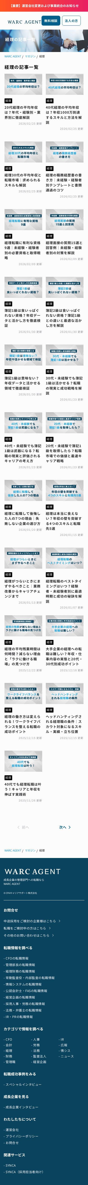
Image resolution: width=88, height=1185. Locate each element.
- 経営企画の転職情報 (19, 997)
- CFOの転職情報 (16, 958)
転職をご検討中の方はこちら (25, 928)
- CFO (8, 1039)
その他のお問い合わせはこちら (26, 935)
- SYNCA (10, 1165)
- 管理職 (10, 1062)
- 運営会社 (11, 1130)
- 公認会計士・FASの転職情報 (25, 991)
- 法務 (35, 1051)
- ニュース (66, 1056)
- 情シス (65, 1051)
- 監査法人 (38, 1056)
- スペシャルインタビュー (23, 1084)
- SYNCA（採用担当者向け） (24, 1172)
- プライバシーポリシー (21, 1136)
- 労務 (35, 1045)
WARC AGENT (13, 56)
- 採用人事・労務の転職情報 (24, 1004)
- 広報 (63, 1045)
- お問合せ (11, 1143)
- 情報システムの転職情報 (23, 984)
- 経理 (8, 1051)
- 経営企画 (38, 1062)
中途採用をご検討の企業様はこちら (30, 921)
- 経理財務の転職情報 (19, 971)
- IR (61, 1039)
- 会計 (8, 1045)
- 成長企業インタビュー (21, 1107)
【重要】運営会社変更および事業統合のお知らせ (44, 6)
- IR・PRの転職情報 (18, 1017)
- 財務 (8, 1056)
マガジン (30, 56)
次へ (62, 827)
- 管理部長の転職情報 (19, 965)
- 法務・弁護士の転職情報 (23, 1010)
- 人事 (35, 1039)
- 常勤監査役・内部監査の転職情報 (29, 978)
